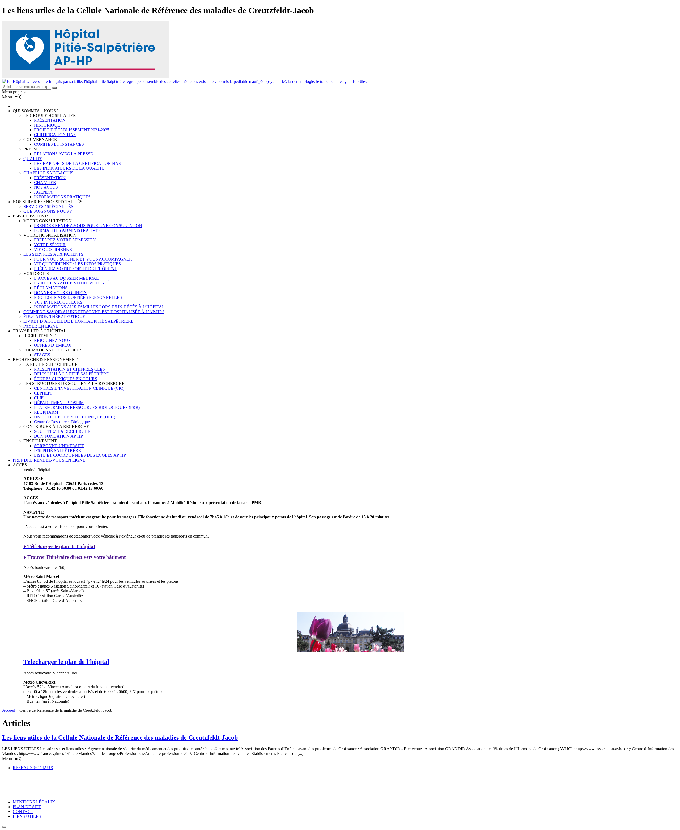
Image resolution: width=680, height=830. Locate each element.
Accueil (8, 710)
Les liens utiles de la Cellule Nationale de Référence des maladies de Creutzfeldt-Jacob (120, 737)
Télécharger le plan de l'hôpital (66, 661)
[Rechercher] (54, 88)
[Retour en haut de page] (4, 827)
